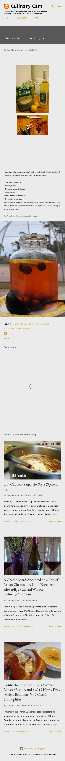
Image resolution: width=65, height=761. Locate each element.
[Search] (52, 5)
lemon (13, 328)
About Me (22, 17)
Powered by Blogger (34, 748)
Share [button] (7, 338)
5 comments (20, 731)
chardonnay (19, 324)
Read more (55, 521)
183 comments (21, 521)
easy (6, 328)
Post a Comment (23, 626)
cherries (33, 324)
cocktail (44, 324)
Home (7, 17)
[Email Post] (5, 334)
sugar (21, 328)
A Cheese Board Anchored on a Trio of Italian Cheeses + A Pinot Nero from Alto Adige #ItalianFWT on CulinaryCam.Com (31, 586)
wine (29, 328)
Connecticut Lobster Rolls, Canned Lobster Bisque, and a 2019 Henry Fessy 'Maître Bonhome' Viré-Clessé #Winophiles (32, 692)
